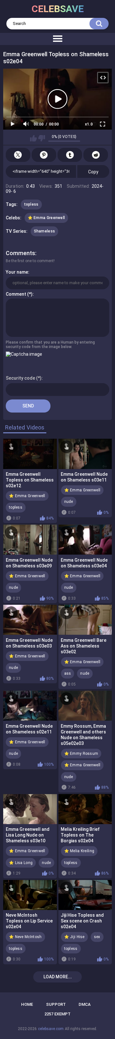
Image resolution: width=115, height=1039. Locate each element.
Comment (16, 294)
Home (27, 1004)
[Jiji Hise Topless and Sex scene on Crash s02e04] (85, 895)
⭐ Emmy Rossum (81, 753)
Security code (20, 378)
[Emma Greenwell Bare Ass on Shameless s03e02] (85, 620)
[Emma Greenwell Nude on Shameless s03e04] (85, 540)
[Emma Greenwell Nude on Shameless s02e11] (30, 706)
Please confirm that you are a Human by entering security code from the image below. (50, 344)
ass (67, 673)
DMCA (85, 1004)
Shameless (44, 231)
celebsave (58, 8)
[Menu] (57, 39)
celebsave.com (51, 1029)
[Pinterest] (44, 155)
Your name (17, 272)
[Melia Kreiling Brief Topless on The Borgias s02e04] (85, 809)
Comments (20, 253)
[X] (18, 155)
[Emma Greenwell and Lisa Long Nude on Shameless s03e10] (30, 809)
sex (97, 937)
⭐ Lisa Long (21, 863)
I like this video (33, 138)
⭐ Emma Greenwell (46, 218)
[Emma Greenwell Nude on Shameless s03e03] (30, 620)
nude (68, 501)
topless (31, 204)
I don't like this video (41, 138)
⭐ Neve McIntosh (25, 937)
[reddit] (95, 155)
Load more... (57, 976)
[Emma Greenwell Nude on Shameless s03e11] (85, 454)
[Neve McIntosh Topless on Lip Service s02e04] (30, 895)
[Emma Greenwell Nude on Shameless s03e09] (30, 540)
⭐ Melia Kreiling (79, 851)
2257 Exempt (57, 1014)
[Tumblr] (69, 155)
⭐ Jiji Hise (74, 937)
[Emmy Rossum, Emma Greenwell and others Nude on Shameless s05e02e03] (85, 706)
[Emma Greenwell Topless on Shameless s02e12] (30, 454)
